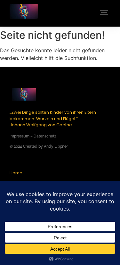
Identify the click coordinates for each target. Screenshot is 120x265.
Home (16, 173)
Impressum (19, 136)
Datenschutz (45, 136)
